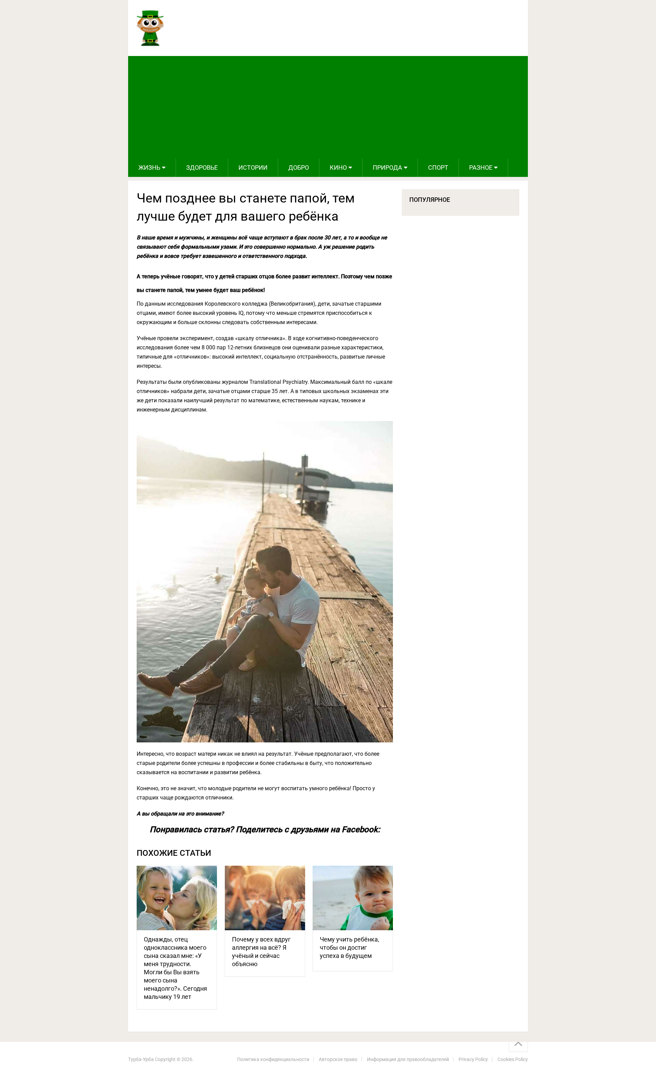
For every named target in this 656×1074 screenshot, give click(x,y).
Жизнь (149, 167)
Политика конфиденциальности (273, 1059)
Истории (253, 167)
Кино (338, 167)
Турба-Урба (141, 1059)
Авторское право (338, 1059)
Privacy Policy (473, 1059)
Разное (480, 167)
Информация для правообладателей (408, 1059)
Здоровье (202, 167)
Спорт (438, 167)
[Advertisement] (328, 107)
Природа (387, 167)
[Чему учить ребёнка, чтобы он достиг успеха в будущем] (353, 898)
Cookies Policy (512, 1059)
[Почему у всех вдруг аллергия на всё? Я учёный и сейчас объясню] (265, 898)
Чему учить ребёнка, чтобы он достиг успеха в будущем (349, 947)
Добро (298, 167)
